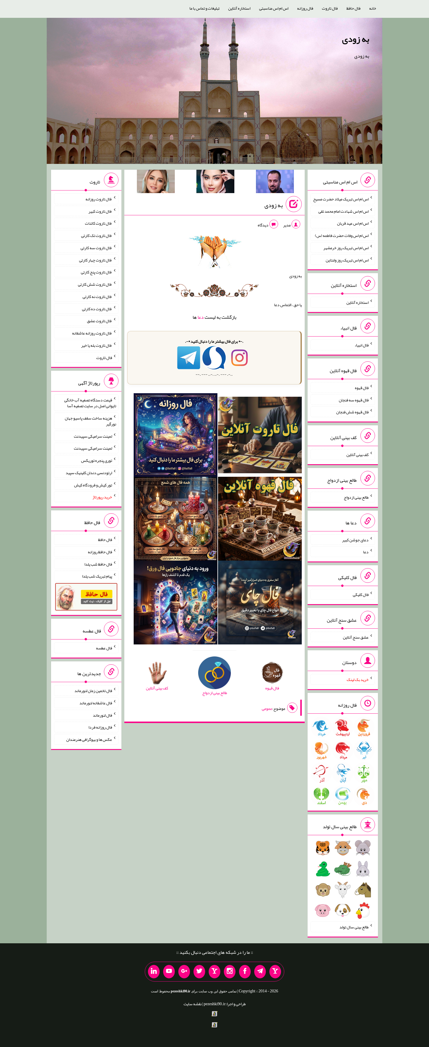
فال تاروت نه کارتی (97, 296)
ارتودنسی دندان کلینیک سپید (89, 473)
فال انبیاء (362, 345)
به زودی (355, 39)
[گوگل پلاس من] (184, 971)
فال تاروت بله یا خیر (96, 345)
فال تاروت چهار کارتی (95, 260)
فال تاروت (330, 8)
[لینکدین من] (154, 971)
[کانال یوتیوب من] (169, 971)
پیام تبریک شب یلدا (97, 576)
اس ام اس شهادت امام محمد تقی (343, 211)
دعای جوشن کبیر (355, 539)
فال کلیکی (361, 594)
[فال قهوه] (260, 520)
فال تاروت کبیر (100, 211)
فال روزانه (305, 8)
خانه (372, 8)
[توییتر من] (199, 971)
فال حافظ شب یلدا (98, 564)
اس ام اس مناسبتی (273, 8)
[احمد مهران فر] (275, 182)
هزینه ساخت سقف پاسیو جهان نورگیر (90, 421)
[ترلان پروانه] (215, 182)
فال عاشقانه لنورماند (95, 703)
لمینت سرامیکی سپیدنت (93, 436)
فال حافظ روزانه (100, 552)
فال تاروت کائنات (98, 223)
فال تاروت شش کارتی (95, 284)
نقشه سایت (193, 1004)
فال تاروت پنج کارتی (96, 272)
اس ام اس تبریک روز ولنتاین (347, 260)
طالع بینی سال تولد (354, 927)
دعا (201, 317)
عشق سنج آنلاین (356, 637)
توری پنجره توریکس (96, 460)
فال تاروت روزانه (99, 199)
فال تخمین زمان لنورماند (93, 691)
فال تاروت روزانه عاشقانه (92, 333)
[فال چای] (260, 604)
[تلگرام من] (260, 971)
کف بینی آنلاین (357, 454)
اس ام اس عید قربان (353, 223)
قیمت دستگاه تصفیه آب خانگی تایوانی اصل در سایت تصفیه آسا (90, 403)
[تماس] (214, 971)
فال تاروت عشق (99, 321)
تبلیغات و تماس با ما (204, 8)
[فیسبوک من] (245, 971)
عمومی (267, 708)
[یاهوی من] (275, 971)
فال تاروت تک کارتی (96, 235)
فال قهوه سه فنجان (354, 400)
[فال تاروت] (260, 436)
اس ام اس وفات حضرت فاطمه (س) (342, 235)
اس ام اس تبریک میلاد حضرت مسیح (341, 199)
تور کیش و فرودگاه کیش (93, 485)
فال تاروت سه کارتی (96, 248)
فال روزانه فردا (100, 727)
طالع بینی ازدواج (356, 497)
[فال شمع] (175, 520)
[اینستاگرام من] (230, 971)
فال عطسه (104, 648)
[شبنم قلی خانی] (156, 182)
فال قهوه (362, 388)
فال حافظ (353, 8)
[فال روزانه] (175, 436)
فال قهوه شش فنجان (352, 412)
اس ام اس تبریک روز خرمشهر (346, 248)
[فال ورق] (175, 604)
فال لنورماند (102, 715)
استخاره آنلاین (239, 8)
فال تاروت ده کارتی (97, 308)
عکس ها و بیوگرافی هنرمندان (89, 739)
